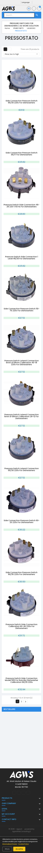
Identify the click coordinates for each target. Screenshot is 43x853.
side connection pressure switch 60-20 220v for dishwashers (21, 521)
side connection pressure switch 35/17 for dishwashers (21, 153)
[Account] (34, 8)
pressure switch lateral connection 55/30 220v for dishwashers (21, 469)
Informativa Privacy (9, 844)
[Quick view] (19, 96)
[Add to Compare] (24, 96)
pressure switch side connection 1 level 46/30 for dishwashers (21, 257)
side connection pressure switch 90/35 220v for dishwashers (21, 573)
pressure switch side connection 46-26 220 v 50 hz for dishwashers (21, 205)
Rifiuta (7, 849)
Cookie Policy (23, 844)
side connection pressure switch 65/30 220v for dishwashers (21, 101)
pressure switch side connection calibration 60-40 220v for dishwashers (21, 626)
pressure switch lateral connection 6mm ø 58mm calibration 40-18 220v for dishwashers (21, 362)
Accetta (19, 849)
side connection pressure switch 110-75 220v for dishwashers (21, 309)
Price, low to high (21, 54)
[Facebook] (12, 2)
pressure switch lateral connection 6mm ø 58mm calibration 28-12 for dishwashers (21, 416)
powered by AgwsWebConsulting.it (23, 830)
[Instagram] (15, 2)
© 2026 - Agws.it (16, 829)
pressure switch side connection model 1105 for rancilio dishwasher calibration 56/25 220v (21, 680)
